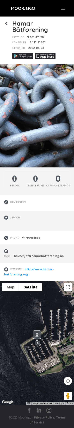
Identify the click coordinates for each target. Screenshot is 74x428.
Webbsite (16, 269)
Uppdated (18, 48)
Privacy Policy (44, 417)
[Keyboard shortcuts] (28, 403)
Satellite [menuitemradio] (30, 287)
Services (15, 217)
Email (7, 256)
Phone (14, 237)
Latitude (18, 37)
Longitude (19, 42)
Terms (70, 403)
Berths (14, 185)
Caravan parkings (58, 185)
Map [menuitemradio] (10, 287)
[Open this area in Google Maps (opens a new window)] (8, 402)
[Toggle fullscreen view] (68, 287)
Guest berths (35, 185)
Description (18, 202)
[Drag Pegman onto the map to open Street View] (68, 396)
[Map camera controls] (68, 381)
